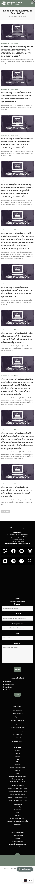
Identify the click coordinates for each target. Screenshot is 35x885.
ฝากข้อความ (17, 643)
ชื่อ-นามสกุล (17, 604)
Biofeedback (17, 824)
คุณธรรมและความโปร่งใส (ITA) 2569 (17, 788)
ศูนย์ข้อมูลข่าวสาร (17, 804)
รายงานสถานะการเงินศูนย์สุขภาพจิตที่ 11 (17, 821)
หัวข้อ (17, 634)
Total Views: (16, 734)
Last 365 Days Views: (16, 731)
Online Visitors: (17, 707)
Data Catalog (17, 807)
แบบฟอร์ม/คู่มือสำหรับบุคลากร (17, 818)
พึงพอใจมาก (8, 681)
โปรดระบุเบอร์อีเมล (17, 624)
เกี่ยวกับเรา (17, 753)
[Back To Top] (17, 855)
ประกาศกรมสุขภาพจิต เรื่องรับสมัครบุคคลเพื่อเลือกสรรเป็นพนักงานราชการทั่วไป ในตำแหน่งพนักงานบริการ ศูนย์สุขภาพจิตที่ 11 (16, 492)
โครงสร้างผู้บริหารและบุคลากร (17, 768)
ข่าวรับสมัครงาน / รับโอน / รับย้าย (9, 43)
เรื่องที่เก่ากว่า (5, 511)
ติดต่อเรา (17, 773)
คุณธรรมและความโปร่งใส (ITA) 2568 (17, 798)
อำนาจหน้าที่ (17, 765)
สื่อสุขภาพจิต (17, 810)
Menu (32, 3)
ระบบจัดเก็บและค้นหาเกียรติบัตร (17, 844)
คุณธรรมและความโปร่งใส (17, 786)
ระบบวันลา (17, 830)
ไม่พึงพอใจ (7, 690)
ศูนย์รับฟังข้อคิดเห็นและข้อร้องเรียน (17, 782)
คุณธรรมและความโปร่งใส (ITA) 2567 (17, 801)
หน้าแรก (17, 750)
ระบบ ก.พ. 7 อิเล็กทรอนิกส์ (17, 833)
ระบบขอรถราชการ (17, 827)
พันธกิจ (17, 759)
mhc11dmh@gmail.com (24, 543)
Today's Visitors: (17, 714)
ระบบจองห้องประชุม (17, 841)
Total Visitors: (16, 738)
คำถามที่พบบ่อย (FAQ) (17, 779)
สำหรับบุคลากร (17, 816)
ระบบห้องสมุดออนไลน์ (17, 835)
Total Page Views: (17, 741)
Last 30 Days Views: (16, 727)
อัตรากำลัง (17, 771)
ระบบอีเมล (17, 838)
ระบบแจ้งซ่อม (17, 847)
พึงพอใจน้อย (8, 687)
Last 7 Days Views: (16, 724)
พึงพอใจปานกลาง (9, 684)
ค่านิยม (17, 762)
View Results (17, 699)
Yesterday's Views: (16, 717)
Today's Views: (17, 710)
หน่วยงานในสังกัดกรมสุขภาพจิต (17, 776)
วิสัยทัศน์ (17, 756)
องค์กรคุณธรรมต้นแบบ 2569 (17, 794)
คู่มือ (17, 813)
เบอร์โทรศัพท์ (17, 614)
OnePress (25, 859)
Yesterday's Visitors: (16, 720)
